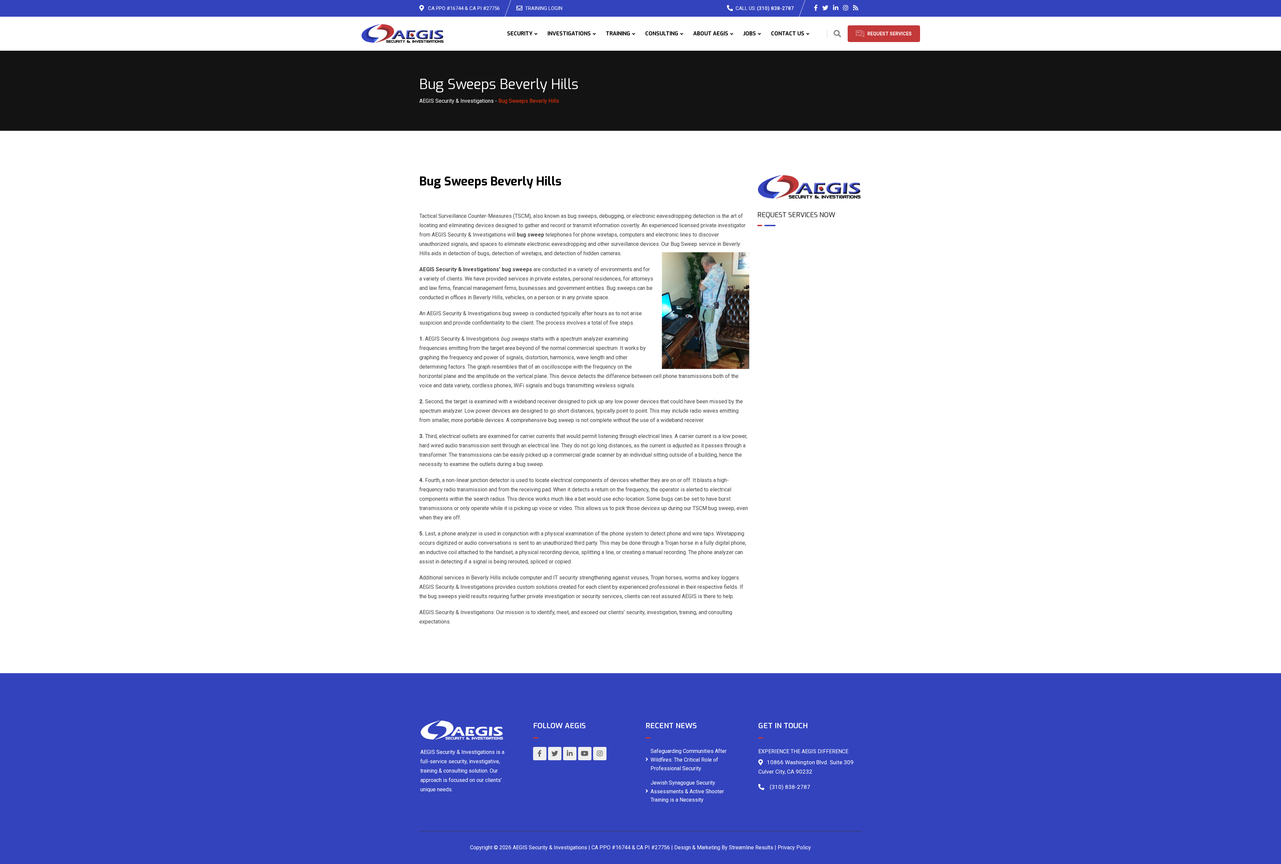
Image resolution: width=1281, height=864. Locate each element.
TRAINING (618, 33)
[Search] (837, 34)
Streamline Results (751, 847)
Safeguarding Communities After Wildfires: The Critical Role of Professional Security (689, 759)
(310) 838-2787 (775, 8)
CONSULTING (661, 33)
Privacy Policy (794, 847)
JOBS (749, 33)
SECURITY (519, 33)
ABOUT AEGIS (710, 33)
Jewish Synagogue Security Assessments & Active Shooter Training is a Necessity (687, 791)
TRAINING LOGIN (543, 8)
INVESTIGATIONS (569, 33)
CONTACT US (787, 33)
